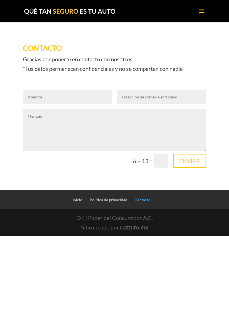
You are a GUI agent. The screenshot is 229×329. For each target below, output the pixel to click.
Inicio (77, 199)
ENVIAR (189, 161)
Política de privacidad (108, 199)
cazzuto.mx (134, 227)
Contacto (143, 199)
